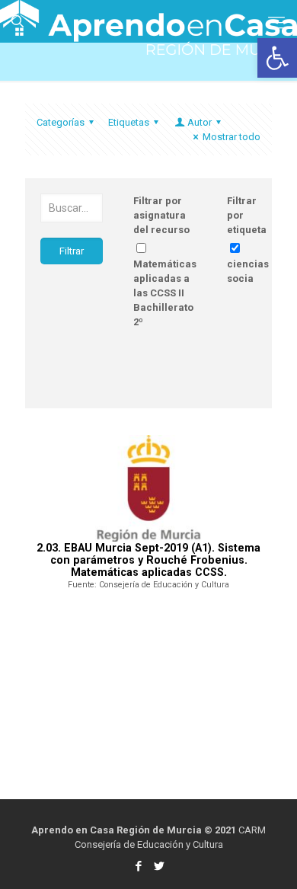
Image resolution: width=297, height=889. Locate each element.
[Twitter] (159, 866)
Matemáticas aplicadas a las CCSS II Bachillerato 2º (164, 293)
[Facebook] (138, 866)
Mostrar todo (231, 136)
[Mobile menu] (276, 23)
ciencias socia (248, 271)
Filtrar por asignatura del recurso (161, 215)
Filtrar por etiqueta (247, 215)
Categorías (61, 122)
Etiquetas (128, 122)
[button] (277, 58)
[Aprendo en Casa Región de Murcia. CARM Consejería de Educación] (148, 19)
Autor (199, 122)
